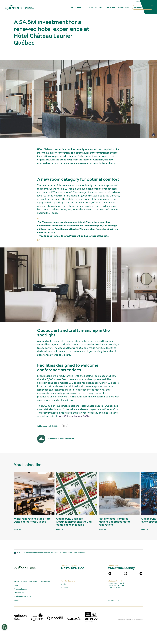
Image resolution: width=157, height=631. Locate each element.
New (65, 426)
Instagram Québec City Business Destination (125, 573)
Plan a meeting (95, 7)
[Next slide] (150, 493)
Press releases (20, 589)
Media (17, 600)
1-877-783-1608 (72, 568)
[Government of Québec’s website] (55, 618)
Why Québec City (78, 7)
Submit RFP (110, 7)
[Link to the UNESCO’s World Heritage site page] (91, 617)
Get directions (113, 600)
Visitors (64, 587)
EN (152, 2)
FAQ (16, 585)
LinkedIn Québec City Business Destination (141, 573)
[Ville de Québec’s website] (37, 617)
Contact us (123, 7)
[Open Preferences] (4, 627)
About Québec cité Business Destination (32, 581)
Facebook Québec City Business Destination (110, 573)
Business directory (22, 596)
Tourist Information (142, 2)
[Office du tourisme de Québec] (20, 617)
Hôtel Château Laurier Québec (74, 416)
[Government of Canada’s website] (73, 618)
